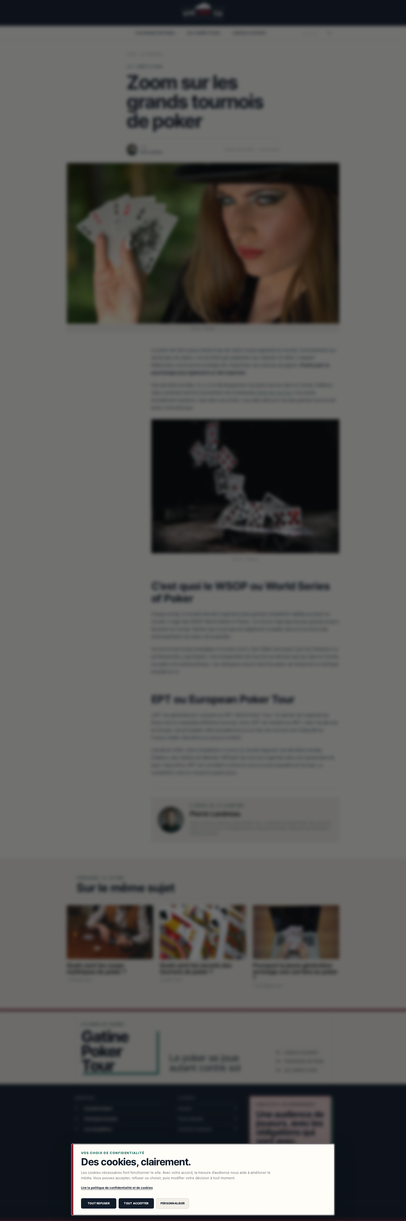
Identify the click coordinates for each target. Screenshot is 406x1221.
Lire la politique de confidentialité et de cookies (117, 1188)
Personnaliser (172, 1203)
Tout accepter (136, 1203)
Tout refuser (99, 1203)
